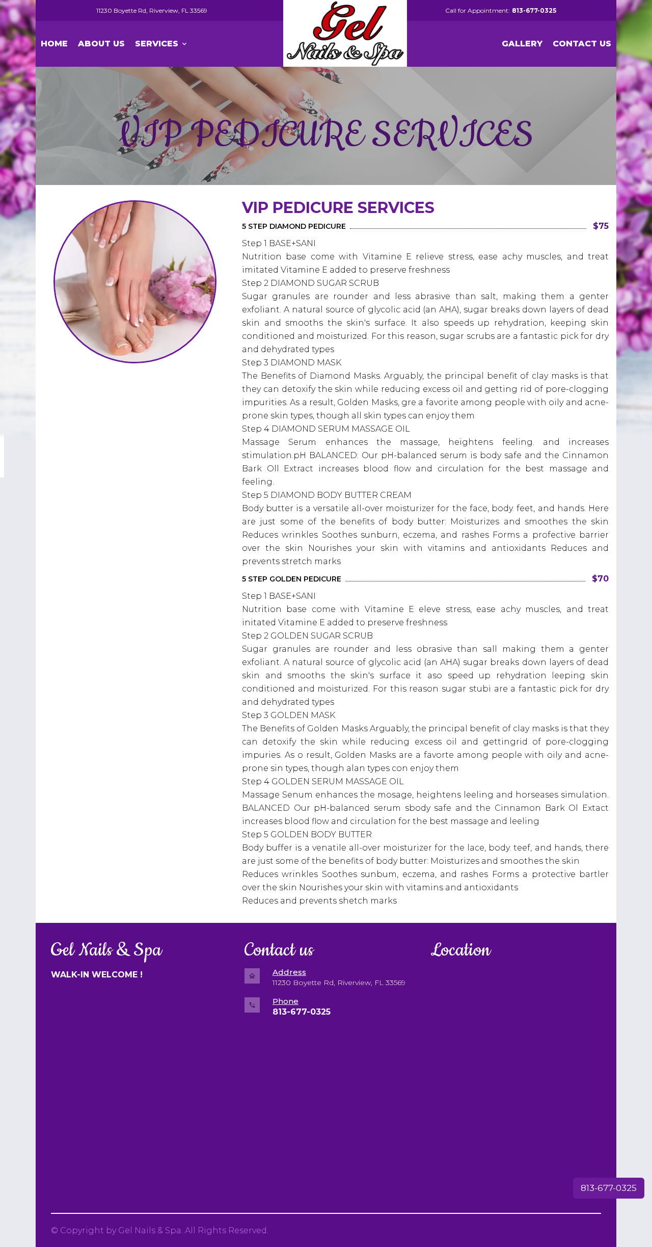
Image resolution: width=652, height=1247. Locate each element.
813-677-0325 (609, 1188)
